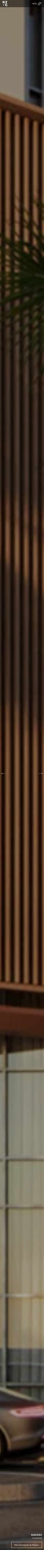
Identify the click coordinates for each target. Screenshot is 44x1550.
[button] (3, 773)
